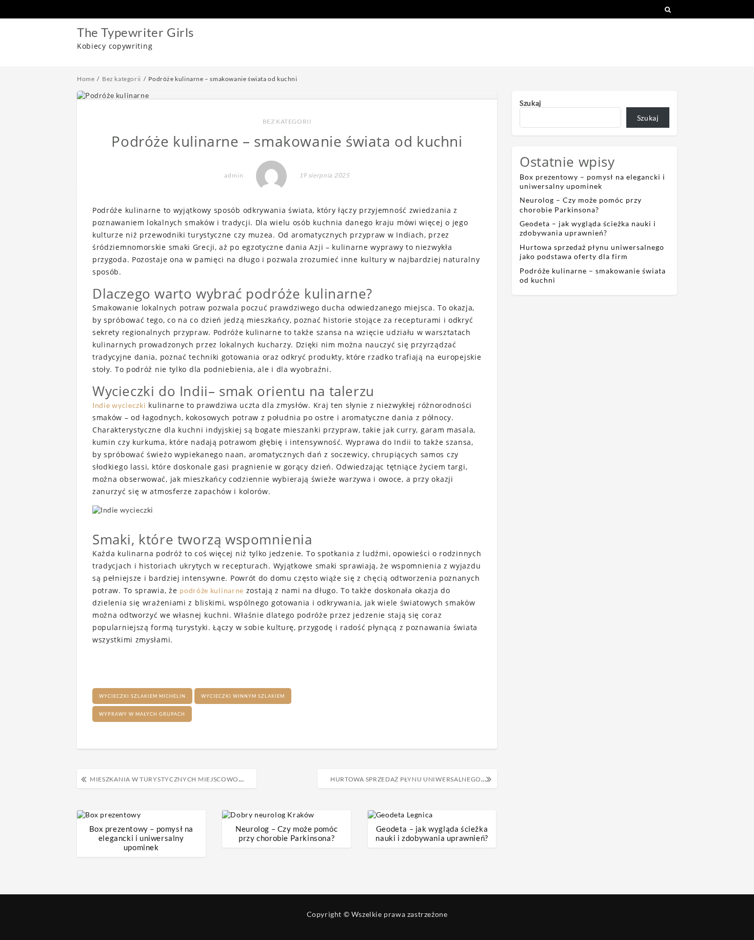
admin (234, 175)
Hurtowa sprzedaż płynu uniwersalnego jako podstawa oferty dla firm (592, 252)
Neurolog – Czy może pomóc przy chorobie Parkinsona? (286, 833)
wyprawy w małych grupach (142, 714)
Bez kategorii (287, 121)
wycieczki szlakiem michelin (142, 696)
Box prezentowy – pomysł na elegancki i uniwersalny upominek (141, 838)
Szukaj (531, 103)
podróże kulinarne (212, 590)
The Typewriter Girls (135, 32)
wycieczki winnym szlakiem (243, 696)
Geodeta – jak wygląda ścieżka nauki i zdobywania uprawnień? (431, 833)
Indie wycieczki (119, 405)
